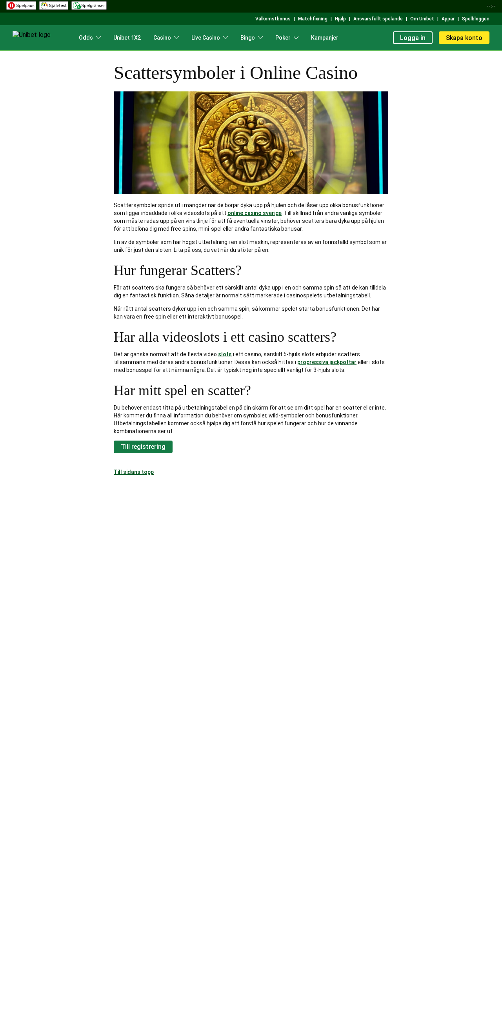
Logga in (413, 38)
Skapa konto (464, 38)
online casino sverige (254, 213)
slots (225, 354)
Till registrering (143, 446)
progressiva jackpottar (326, 362)
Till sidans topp (134, 472)
